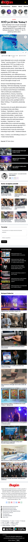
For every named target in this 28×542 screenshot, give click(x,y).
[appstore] (8, 529)
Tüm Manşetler (6, 514)
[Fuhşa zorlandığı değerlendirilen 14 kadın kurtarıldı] (21, 189)
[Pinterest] (11, 502)
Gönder (4, 241)
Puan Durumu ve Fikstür (8, 512)
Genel (12, 520)
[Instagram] (17, 178)
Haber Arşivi (5, 517)
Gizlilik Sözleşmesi (6, 525)
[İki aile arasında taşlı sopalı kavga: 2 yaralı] (7, 189)
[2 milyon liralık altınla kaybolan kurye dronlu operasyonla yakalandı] (21, 214)
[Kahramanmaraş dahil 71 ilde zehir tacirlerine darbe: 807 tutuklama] (7, 214)
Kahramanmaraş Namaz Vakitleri (10, 509)
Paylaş (4, 52)
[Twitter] (15, 178)
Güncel (20, 6)
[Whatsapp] (21, 502)
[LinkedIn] (16, 502)
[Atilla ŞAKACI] (4, 176)
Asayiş (14, 19)
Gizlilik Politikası (14, 523)
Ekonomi (23, 520)
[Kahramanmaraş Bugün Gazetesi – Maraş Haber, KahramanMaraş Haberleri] (7, 2)
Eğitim (12, 522)
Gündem (14, 6)
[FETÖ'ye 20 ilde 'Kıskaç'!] (14, 42)
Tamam (17, 540)
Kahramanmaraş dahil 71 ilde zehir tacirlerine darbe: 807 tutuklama (7, 220)
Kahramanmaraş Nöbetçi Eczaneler (10, 506)
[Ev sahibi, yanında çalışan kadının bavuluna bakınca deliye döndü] (7, 202)
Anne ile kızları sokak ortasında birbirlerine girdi (20, 207)
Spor (3, 522)
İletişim (13, 525)
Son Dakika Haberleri (7, 515)
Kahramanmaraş (5, 6)
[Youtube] (19, 502)
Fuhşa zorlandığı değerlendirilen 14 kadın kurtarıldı (20, 195)
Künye (17, 522)
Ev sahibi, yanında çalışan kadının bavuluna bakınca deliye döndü (7, 207)
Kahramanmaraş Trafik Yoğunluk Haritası (11, 511)
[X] (9, 502)
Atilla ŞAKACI (5, 55)
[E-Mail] (10, 178)
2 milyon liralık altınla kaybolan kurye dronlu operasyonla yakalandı (20, 220)
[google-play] (20, 529)
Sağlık (7, 522)
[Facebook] (12, 178)
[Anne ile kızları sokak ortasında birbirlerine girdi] (21, 202)
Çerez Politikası (5, 523)
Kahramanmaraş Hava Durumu (9, 508)
